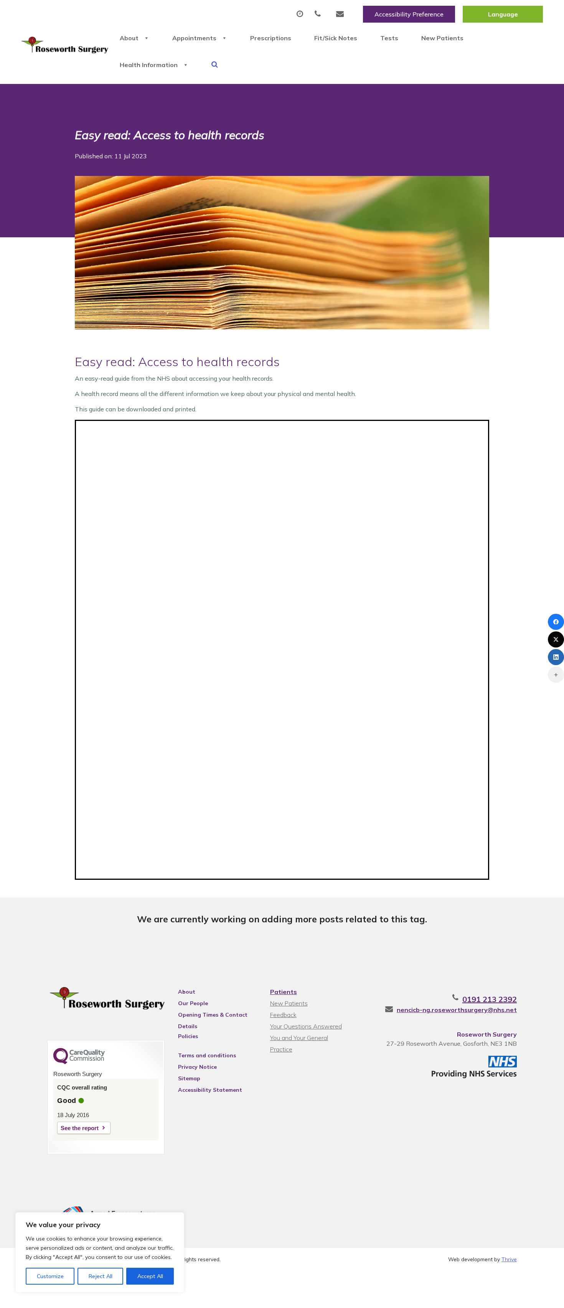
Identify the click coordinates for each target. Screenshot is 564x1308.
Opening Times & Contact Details (212, 1015)
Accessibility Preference (409, 14)
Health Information (149, 65)
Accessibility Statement (210, 1089)
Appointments (194, 38)
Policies (188, 1036)
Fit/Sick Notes (335, 38)
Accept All (150, 1276)
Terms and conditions (207, 1055)
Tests (389, 38)
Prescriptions (270, 38)
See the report (80, 1128)
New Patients (442, 38)
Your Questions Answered (306, 1026)
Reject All (100, 1276)
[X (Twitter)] (556, 639)
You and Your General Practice (299, 1038)
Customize (50, 1276)
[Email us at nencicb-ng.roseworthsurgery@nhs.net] (342, 14)
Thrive (509, 1259)
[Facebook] (556, 622)
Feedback (283, 1015)
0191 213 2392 (489, 999)
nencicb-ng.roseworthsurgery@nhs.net (457, 1010)
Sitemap (189, 1078)
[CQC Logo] (79, 1062)
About (129, 38)
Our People (193, 1003)
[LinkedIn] (556, 657)
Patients (283, 992)
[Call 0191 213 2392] (320, 14)
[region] (99, 1252)
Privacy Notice (197, 1066)
